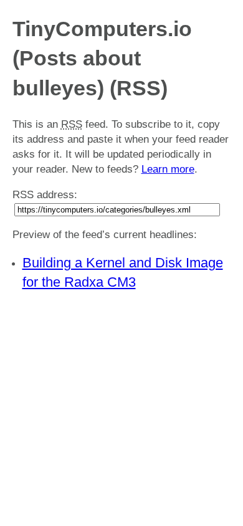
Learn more (167, 169)
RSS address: (44, 195)
